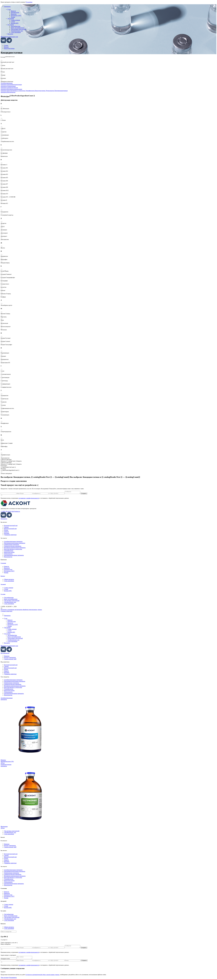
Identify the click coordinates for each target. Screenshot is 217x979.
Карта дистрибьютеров (17, 27)
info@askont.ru (16, 511)
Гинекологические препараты (12, 546)
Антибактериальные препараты (7, 83)
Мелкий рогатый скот (10, 528)
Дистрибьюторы (15, 26)
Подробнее (29, 2)
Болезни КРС (15, 23)
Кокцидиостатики (40, 90)
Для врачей (10, 18)
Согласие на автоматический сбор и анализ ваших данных (42, 974)
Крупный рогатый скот (11, 525)
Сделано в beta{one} (6, 611)
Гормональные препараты (11, 544)
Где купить (10, 24)
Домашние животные (10, 534)
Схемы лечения (15, 20)
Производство (15, 12)
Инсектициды (11, 92)
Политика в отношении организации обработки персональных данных (21, 609)
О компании (3, 563)
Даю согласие (5, 977)
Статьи (13, 21)
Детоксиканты (50, 90)
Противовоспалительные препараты (14, 543)
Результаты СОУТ (16, 15)
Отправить (84, 493)
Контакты (10, 34)
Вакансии (14, 14)
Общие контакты (9, 579)
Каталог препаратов (10, 657)
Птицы (6, 530)
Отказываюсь (13, 977)
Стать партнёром (16, 32)
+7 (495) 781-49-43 (6, 511)
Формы (13, 17)
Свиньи (6, 527)
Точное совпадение (6, 473)
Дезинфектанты (30, 90)
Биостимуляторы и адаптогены (16, 90)
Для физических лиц (17, 31)
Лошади (6, 531)
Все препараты (5, 653)
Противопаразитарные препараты (14, 555)
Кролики (6, 533)
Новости (13, 11)
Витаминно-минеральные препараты (15, 547)
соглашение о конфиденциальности (29, 498)
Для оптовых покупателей (18, 29)
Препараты (7, 6)
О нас (9, 9)
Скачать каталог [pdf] (10, 659)
